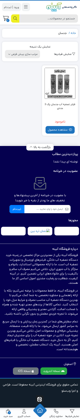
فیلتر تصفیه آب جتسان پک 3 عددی (60, 106)
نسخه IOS (25, 371)
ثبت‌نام (17, 209)
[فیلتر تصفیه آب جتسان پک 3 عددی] (60, 83)
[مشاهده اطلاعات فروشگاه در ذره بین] (40, 231)
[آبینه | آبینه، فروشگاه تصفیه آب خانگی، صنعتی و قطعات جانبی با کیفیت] (61, 7)
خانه (73, 33)
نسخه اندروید (52, 371)
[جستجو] (15, 18)
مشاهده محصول (58, 130)
